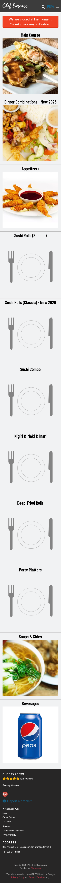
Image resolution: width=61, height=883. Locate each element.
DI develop (36, 867)
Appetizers (30, 168)
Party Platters (30, 569)
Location (7, 821)
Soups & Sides (30, 636)
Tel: (11, 851)
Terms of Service (36, 877)
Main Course (30, 35)
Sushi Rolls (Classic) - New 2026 (30, 302)
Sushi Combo (30, 369)
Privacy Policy (9, 834)
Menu (5, 813)
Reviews (7, 826)
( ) (52, 6)
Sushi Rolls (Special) (30, 235)
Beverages (30, 703)
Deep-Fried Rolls (30, 502)
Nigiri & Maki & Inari (30, 436)
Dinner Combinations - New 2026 (30, 101)
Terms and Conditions (13, 830)
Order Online (9, 817)
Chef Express (13, 774)
